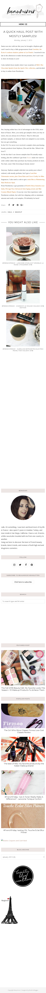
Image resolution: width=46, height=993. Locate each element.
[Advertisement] (15, 623)
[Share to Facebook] (9, 205)
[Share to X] (13, 205)
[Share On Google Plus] (22, 205)
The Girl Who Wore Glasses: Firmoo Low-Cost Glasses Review (24, 731)
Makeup (18, 212)
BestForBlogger (33, 990)
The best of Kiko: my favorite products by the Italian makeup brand (24, 765)
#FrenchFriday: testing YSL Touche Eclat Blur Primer (23, 831)
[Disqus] (23, 389)
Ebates (29, 157)
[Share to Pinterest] (17, 205)
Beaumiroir (17, 990)
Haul (10, 212)
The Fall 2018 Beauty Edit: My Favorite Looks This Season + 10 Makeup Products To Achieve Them (23, 689)
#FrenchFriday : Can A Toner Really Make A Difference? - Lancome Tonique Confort (24, 798)
